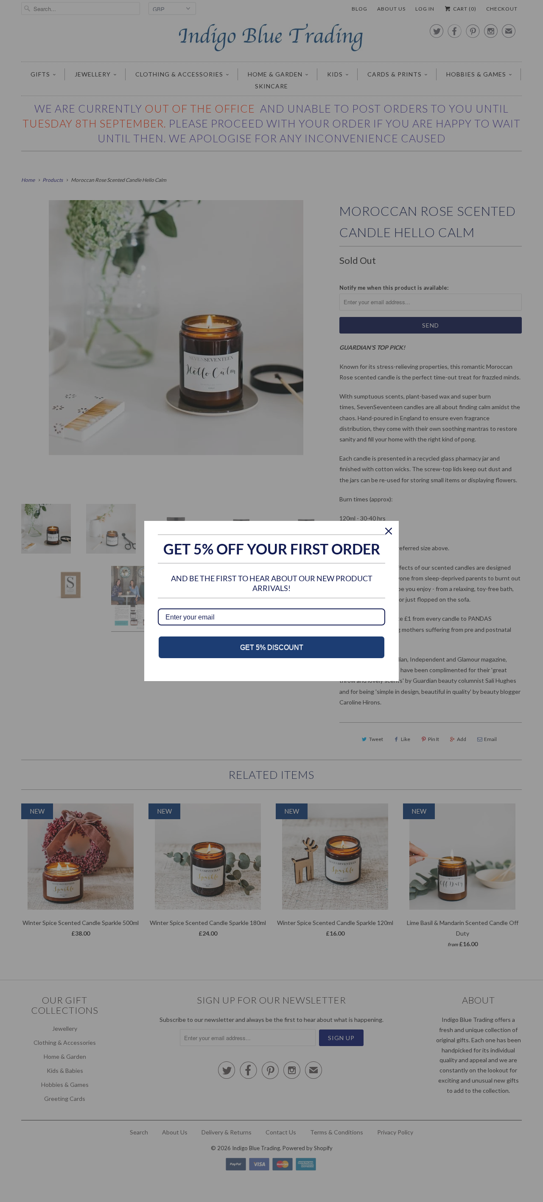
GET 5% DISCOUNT (271, 647)
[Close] (388, 531)
